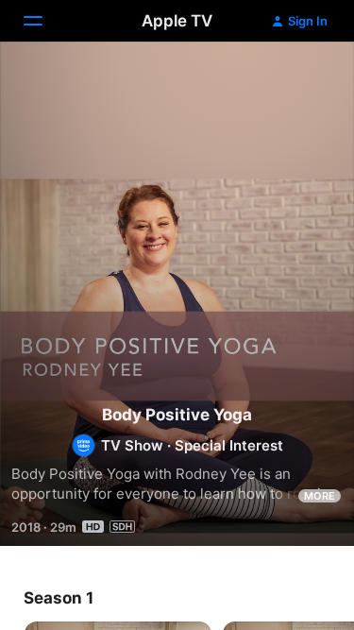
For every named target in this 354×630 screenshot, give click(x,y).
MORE (319, 495)
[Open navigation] (44, 21)
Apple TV (177, 20)
